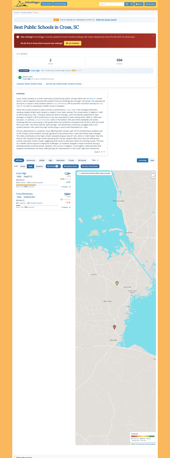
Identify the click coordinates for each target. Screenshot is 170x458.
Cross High (35, 70)
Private (71, 160)
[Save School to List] (70, 187)
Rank (30, 166)
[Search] (127, 4)
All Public (19, 160)
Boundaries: (70, 166)
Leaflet (133, 444)
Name (23, 166)
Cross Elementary (60, 103)
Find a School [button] (46, 4)
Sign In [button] (139, 4)
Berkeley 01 (91, 98)
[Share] (131, 4)
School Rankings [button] (60, 4)
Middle (41, 160)
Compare (64, 187)
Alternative (60, 160)
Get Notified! (74, 43)
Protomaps (140, 444)
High (50, 160)
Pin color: (89, 166)
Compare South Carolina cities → (30, 84)
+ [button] (153, 173)
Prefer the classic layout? (106, 20)
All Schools (82, 160)
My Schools (52, 166)
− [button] (153, 176)
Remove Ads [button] (150, 4)
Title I (95, 160)
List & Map (142, 160)
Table (152, 160)
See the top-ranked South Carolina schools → (65, 84)
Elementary (31, 160)
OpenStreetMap (150, 444)
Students (39, 166)
